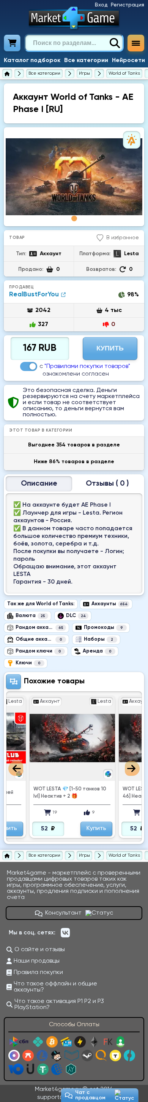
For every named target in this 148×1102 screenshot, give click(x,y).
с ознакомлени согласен (84, 370)
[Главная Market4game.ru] (74, 18)
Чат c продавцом (90, 1095)
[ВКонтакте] (65, 933)
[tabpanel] (74, 176)
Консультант (63, 913)
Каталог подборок (32, 61)
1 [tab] (74, 218)
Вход (101, 5)
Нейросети (128, 61)
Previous (15, 768)
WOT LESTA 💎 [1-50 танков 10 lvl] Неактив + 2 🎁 (69, 793)
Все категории (86, 61)
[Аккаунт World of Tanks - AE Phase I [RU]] (74, 176)
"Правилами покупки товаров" (87, 366)
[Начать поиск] (114, 43)
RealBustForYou (34, 294)
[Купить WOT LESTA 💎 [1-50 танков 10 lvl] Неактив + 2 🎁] (72, 738)
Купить (110, 348)
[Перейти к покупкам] (12, 43)
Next (132, 768)
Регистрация (127, 5)
